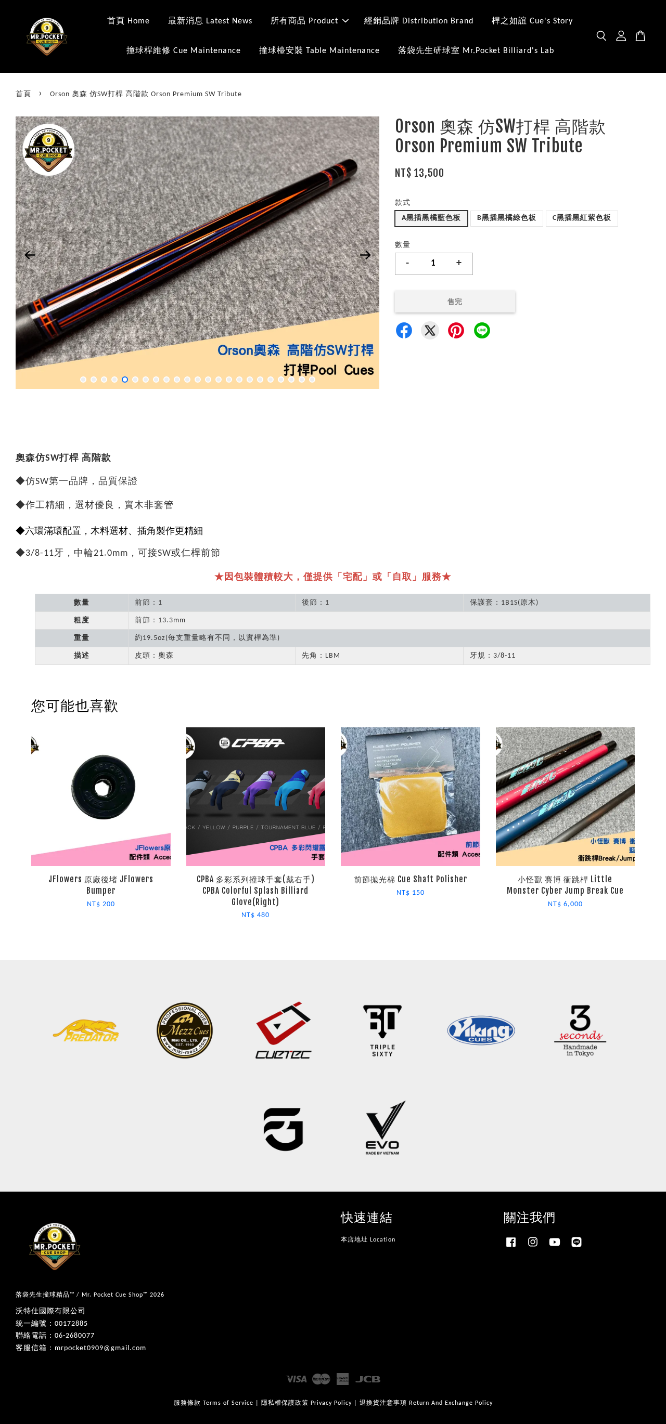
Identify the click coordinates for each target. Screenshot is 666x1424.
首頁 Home (128, 21)
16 (239, 379)
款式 (403, 203)
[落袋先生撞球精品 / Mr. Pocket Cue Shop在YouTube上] (554, 1248)
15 (229, 379)
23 (312, 379)
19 (270, 379)
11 (187, 379)
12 (198, 379)
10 (177, 379)
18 (260, 379)
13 (208, 379)
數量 (403, 245)
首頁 (23, 94)
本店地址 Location (368, 1240)
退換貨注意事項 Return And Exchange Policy (426, 1403)
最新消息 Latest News (210, 21)
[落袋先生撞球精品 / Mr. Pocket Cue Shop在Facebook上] (511, 1248)
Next (365, 255)
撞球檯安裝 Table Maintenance (319, 51)
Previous (30, 255)
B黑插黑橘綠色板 (506, 218)
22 (302, 379)
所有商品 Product (304, 21)
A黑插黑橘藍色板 (431, 218)
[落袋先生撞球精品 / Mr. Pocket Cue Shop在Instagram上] (533, 1248)
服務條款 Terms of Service (213, 1403)
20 (281, 379)
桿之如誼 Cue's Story (532, 21)
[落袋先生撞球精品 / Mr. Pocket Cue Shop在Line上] (576, 1248)
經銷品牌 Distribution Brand (418, 21)
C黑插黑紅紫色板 (582, 218)
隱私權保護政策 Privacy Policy (306, 1403)
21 (291, 379)
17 (250, 379)
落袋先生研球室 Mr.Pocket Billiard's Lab (476, 51)
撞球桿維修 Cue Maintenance (183, 51)
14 (218, 379)
